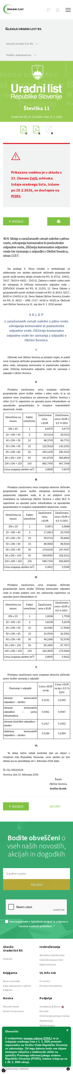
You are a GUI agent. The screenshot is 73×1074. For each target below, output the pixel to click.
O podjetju (45, 1006)
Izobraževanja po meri (51, 959)
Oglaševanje (46, 1020)
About (57, 1006)
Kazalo (17, 221)
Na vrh (55, 806)
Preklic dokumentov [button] (19, 55)
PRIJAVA (36, 885)
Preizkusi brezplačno (51, 985)
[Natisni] (58, 221)
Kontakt (44, 1011)
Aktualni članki (11, 1006)
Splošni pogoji (47, 1025)
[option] (36, 108)
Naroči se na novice (13, 1011)
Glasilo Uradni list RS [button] (20, 43)
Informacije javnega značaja (55, 1015)
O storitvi (45, 981)
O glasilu (7, 958)
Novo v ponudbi (11, 981)
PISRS (15, 196)
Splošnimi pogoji (41, 921)
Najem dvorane (48, 964)
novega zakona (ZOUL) (38, 1038)
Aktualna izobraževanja (52, 955)
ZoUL (34, 178)
